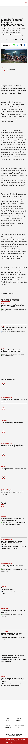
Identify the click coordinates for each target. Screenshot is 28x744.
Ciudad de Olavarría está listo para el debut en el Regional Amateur (12, 656)
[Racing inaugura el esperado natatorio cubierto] (14, 458)
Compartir (5, 45)
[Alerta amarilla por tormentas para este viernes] (14, 389)
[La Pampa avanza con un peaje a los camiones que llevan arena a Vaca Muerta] (14, 553)
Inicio (7, 718)
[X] (21, 712)
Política (8, 720)
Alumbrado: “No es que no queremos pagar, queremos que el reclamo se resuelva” (13, 492)
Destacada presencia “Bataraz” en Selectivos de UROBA (12, 306)
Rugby (2, 16)
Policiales (3, 420)
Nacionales (7, 725)
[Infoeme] (7, 3)
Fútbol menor (4, 631)
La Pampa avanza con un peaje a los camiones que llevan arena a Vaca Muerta (12, 542)
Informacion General (6, 397)
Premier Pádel (4, 608)
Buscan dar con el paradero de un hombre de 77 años (11, 588)
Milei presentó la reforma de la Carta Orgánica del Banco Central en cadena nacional (13, 680)
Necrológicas (7, 727)
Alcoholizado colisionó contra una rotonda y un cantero (12, 423)
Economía (3, 676)
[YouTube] (16, 712)
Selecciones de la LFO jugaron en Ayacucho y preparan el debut (11, 634)
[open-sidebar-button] (26, 3)
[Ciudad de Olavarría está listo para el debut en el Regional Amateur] (14, 666)
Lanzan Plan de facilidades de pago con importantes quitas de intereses (13, 446)
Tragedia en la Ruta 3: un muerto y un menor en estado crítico (12, 519)
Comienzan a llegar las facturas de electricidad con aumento (12, 566)
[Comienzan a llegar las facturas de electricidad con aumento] (14, 575)
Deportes (3, 466)
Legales (19, 727)
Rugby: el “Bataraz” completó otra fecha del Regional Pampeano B (12, 351)
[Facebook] (6, 712)
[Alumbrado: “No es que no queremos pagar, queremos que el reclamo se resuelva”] (14, 481)
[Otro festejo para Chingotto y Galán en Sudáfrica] (14, 621)
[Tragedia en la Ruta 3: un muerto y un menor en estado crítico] (14, 529)
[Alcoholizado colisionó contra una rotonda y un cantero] (14, 412)
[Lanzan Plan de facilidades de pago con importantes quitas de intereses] (14, 435)
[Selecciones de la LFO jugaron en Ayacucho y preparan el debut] (14, 643)
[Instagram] (11, 712)
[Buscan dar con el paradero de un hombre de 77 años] (14, 598)
